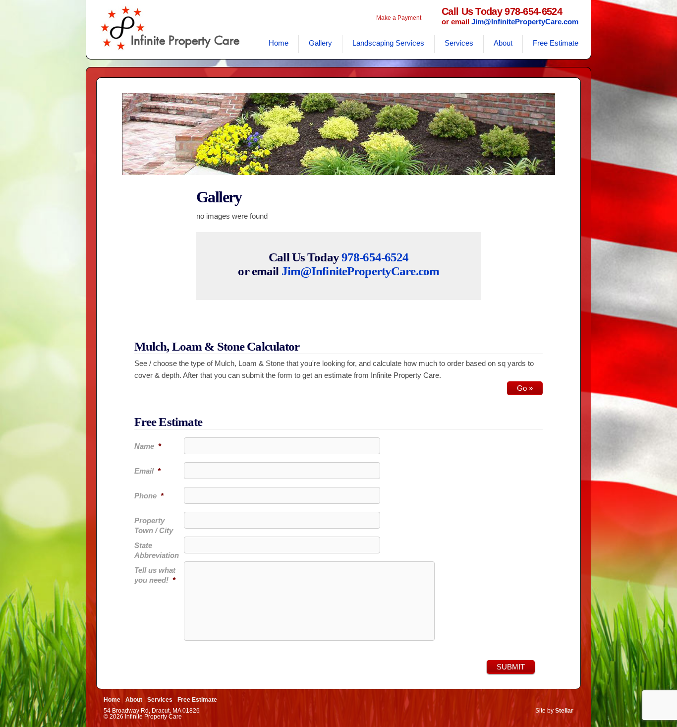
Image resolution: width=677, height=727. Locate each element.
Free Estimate (555, 43)
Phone (149, 495)
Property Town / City (153, 525)
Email (147, 471)
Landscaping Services (388, 43)
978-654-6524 (375, 257)
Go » (525, 388)
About (503, 43)
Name (147, 446)
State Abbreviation (156, 550)
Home (278, 43)
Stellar (564, 710)
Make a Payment (398, 17)
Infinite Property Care (185, 40)
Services (459, 43)
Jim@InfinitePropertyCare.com (524, 21)
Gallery (320, 43)
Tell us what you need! (154, 575)
